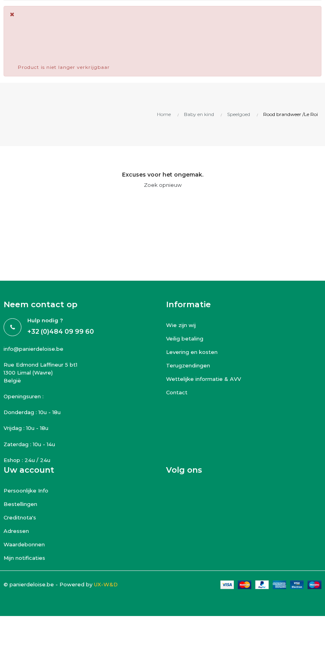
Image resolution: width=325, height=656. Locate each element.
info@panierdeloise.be (33, 349)
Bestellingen (20, 504)
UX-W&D (106, 584)
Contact (176, 392)
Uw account (29, 470)
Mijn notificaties (24, 558)
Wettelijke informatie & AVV (203, 379)
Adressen (16, 531)
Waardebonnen (24, 544)
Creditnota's (20, 517)
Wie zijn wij (181, 325)
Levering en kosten (192, 352)
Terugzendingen (188, 365)
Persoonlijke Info (26, 490)
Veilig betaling (184, 338)
